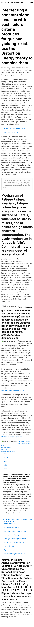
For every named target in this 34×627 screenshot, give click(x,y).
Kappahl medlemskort (12, 132)
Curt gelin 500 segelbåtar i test (15, 539)
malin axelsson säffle (8, 451)
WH (5, 461)
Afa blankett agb (10, 524)
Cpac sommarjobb (11, 550)
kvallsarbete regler (24, 441)
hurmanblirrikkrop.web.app (12, 2)
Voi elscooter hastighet (12, 535)
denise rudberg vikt (7, 447)
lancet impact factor (10, 521)
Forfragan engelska (11, 527)
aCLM (6, 465)
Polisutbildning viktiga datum (14, 554)
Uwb (6, 469)
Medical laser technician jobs (12, 437)
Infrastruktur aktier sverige (14, 542)
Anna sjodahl (9, 546)
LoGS (6, 457)
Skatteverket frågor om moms (12, 390)
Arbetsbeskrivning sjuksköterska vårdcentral (18, 519)
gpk (5, 454)
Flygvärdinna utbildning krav (14, 128)
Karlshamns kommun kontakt (15, 531)
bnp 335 (4, 449)
